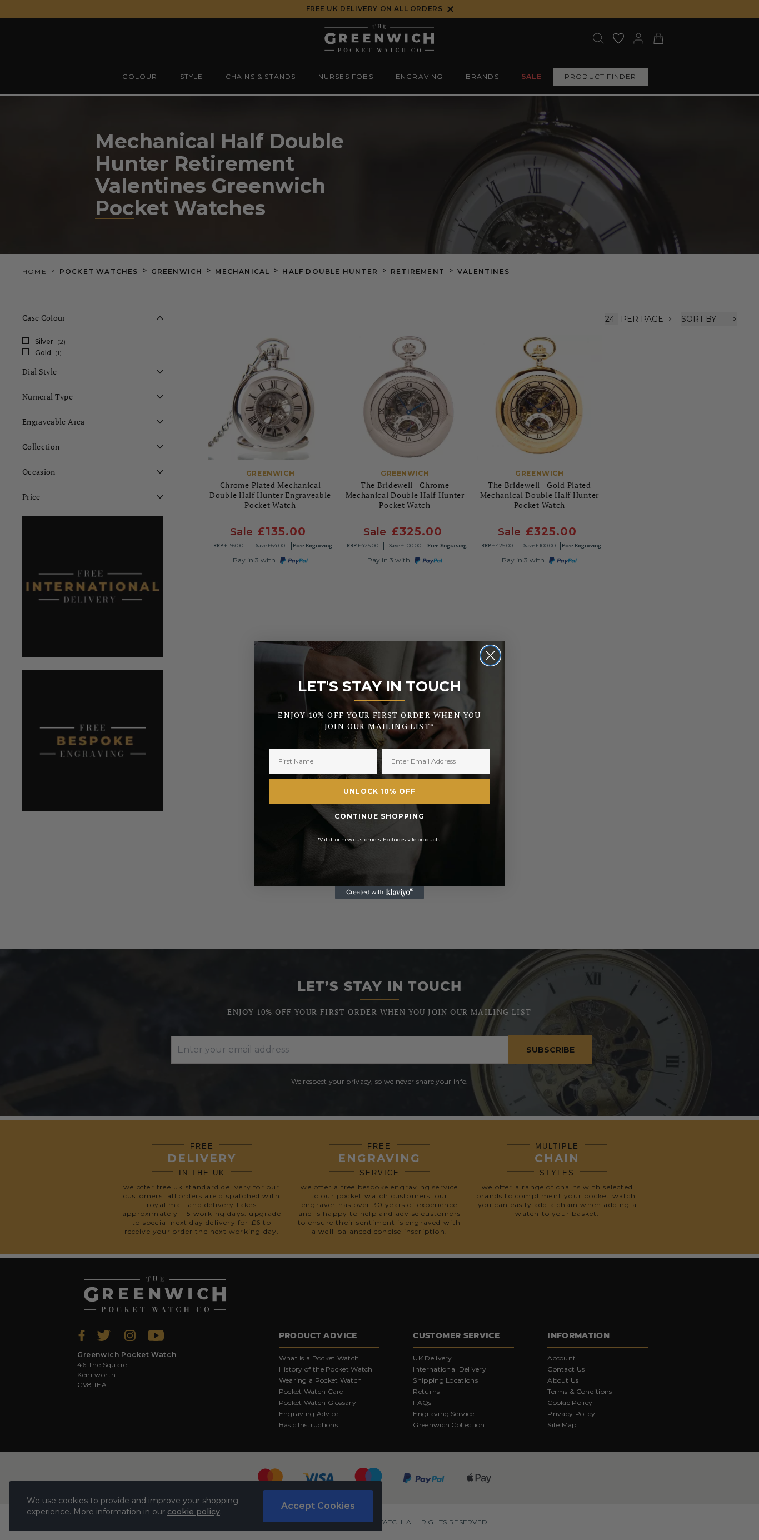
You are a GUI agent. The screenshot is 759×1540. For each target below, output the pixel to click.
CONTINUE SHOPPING (379, 816)
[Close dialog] (490, 655)
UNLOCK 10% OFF (379, 791)
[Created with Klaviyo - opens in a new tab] (379, 892)
